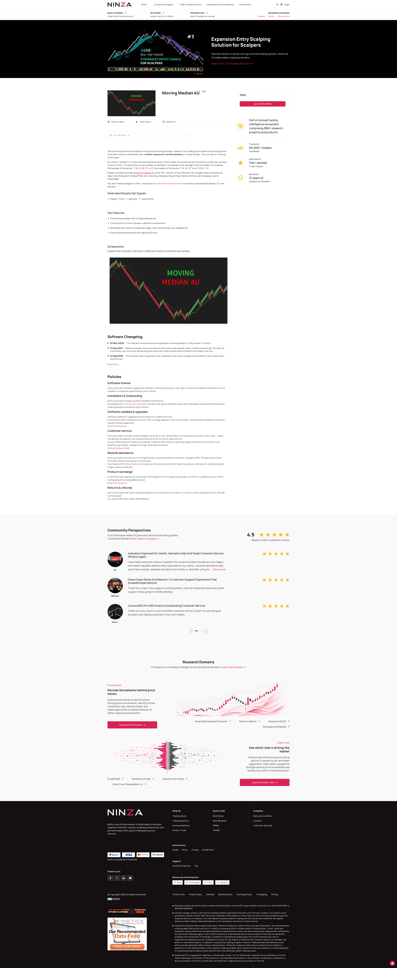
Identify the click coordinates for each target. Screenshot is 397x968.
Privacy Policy (195, 894)
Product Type (179, 830)
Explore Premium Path (119, 448)
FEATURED (155, 13)
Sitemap (210, 894)
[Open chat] (392, 963)
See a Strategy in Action (225, 63)
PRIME (216, 825)
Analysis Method (181, 825)
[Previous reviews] (191, 631)
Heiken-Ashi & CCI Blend (161, 16)
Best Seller (219, 816)
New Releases (220, 820)
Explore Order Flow (263, 782)
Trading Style (179, 816)
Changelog (261, 894)
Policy (185, 849)
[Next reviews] (206, 631)
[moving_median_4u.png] (168, 291)
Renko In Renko (247, 721)
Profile (271, 16)
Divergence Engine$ (274, 726)
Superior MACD (277, 721)
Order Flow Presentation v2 (121, 16)
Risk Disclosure (225, 894)
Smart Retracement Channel (211, 721)
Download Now (264, 103)
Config (195, 849)
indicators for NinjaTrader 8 (170, 183)
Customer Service (182, 865)
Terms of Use (178, 894)
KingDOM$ (114, 779)
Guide (175, 849)
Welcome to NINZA (263, 816)
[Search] (277, 4)
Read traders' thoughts (143, 538)
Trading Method (181, 820)
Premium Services (133, 404)
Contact (258, 820)
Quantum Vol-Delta (173, 779)
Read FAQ (170, 121)
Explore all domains (232, 667)
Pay (197, 865)
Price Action (283, 16)
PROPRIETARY (197, 13)
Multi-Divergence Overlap (202, 16)
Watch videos (117, 121)
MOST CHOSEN (115, 13)
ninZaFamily (208, 849)
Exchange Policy (244, 894)
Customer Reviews (263, 825)
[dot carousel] (196, 630)
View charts (145, 121)
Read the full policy (117, 426)
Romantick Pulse (141, 779)
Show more (113, 364)
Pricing (274, 894)
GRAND (217, 830)
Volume (261, 16)
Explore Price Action (130, 724)
